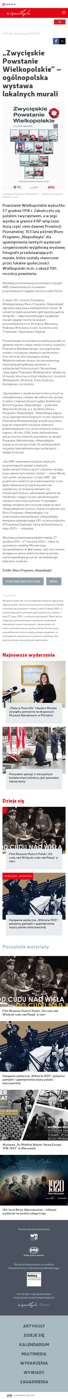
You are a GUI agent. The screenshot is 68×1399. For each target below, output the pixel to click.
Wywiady (34, 1372)
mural (54, 581)
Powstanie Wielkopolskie (23, 581)
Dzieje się (13, 800)
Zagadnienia (34, 1381)
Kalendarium (34, 1344)
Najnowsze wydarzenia (28, 654)
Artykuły (34, 1326)
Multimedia (34, 1353)
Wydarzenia (34, 1363)
